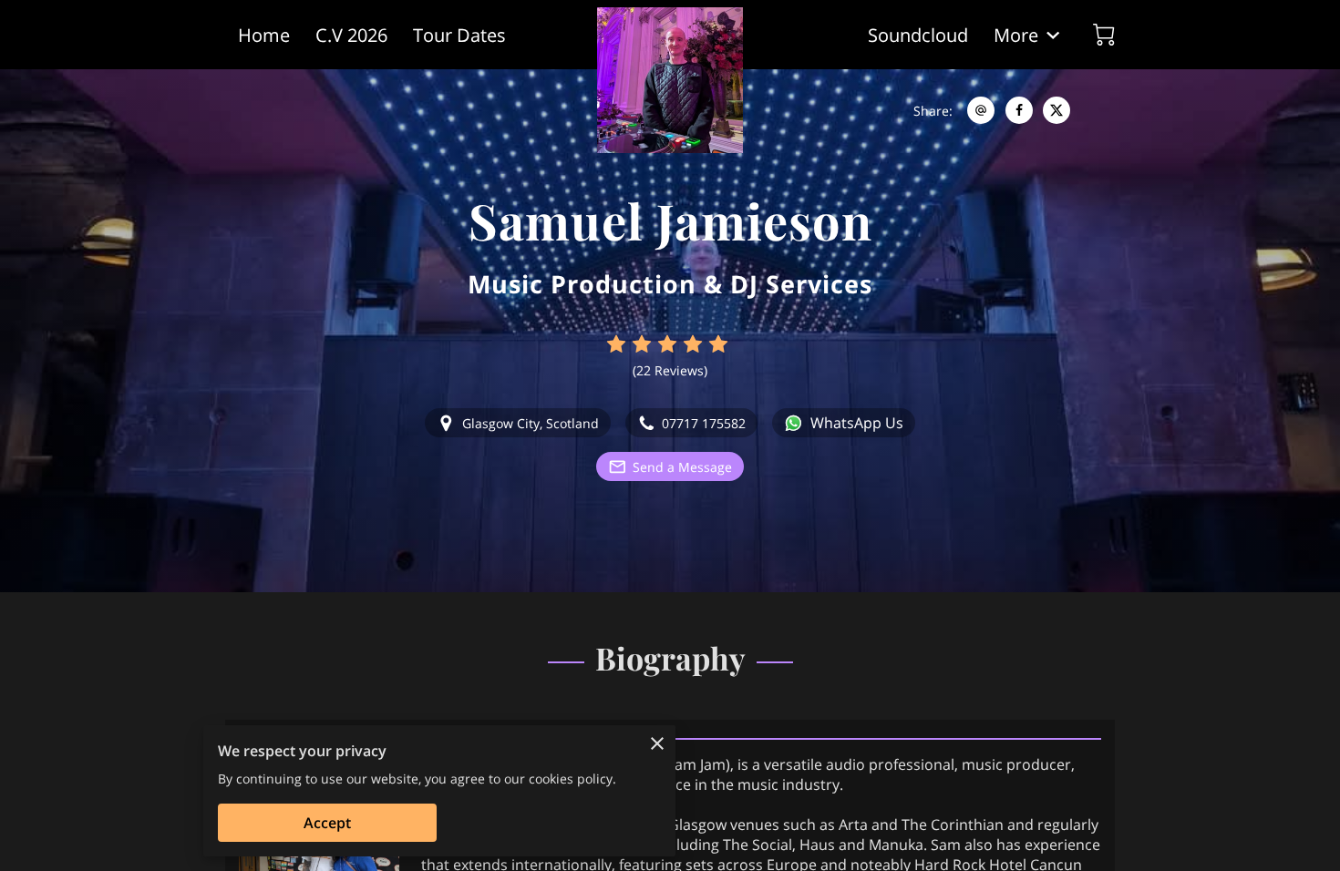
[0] (1104, 35)
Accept (327, 823)
